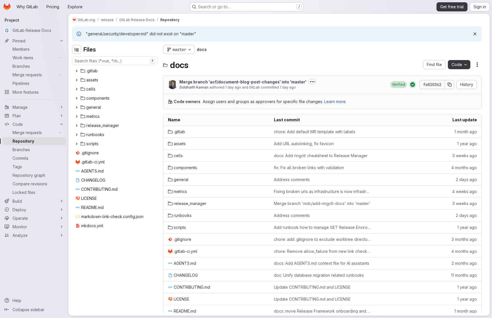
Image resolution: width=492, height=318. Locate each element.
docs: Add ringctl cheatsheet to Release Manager (321, 155)
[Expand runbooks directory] (76, 134)
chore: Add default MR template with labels (314, 131)
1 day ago (233, 87)
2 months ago (464, 263)
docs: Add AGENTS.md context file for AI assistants (321, 263)
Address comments (292, 179)
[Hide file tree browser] (76, 49)
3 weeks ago (464, 155)
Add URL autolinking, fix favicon (304, 143)
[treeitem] (115, 70)
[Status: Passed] (412, 84)
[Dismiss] (475, 33)
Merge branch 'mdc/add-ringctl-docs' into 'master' (322, 203)
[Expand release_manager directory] (76, 125)
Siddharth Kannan (193, 87)
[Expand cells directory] (76, 89)
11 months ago (464, 275)
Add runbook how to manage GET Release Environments (322, 227)
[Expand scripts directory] (76, 143)
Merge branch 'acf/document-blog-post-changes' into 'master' (242, 81)
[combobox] (114, 60)
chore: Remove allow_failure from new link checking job (322, 251)
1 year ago (467, 143)
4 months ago (464, 167)
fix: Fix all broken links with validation (309, 167)
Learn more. (335, 101)
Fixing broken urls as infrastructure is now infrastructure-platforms (322, 191)
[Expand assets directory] (76, 80)
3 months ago (464, 239)
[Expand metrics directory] (76, 116)
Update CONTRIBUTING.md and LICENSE (312, 287)
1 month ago (465, 131)
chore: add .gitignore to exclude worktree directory (322, 239)
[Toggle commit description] (312, 81)
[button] (398, 84)
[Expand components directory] (76, 98)
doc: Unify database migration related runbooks (319, 275)
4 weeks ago (464, 191)
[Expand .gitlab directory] (76, 70)
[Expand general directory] (76, 107)
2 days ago (466, 179)
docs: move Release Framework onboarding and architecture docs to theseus (322, 311)
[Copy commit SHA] (449, 84)
